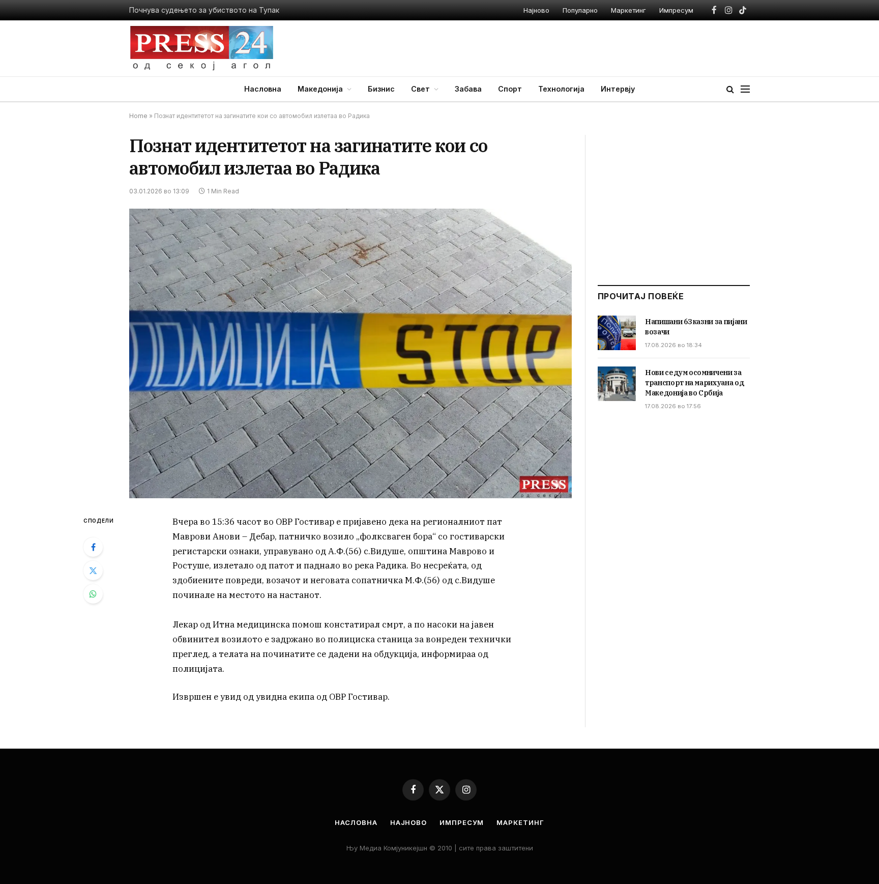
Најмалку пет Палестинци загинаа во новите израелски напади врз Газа (255, 10)
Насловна (262, 88)
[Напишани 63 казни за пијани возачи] (617, 333)
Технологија (561, 88)
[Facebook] (93, 547)
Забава (468, 88)
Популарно (580, 10)
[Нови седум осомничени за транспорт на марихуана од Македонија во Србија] (617, 383)
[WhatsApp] (93, 594)
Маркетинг (628, 10)
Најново (536, 10)
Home (138, 116)
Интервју (618, 88)
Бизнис (381, 88)
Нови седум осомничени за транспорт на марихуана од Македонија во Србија (694, 382)
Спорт (510, 88)
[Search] (730, 89)
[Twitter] (93, 570)
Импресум (676, 10)
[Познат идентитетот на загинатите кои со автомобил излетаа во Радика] (350, 353)
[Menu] (745, 89)
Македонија (320, 88)
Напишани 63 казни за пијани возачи (696, 326)
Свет (420, 88)
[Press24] (201, 48)
